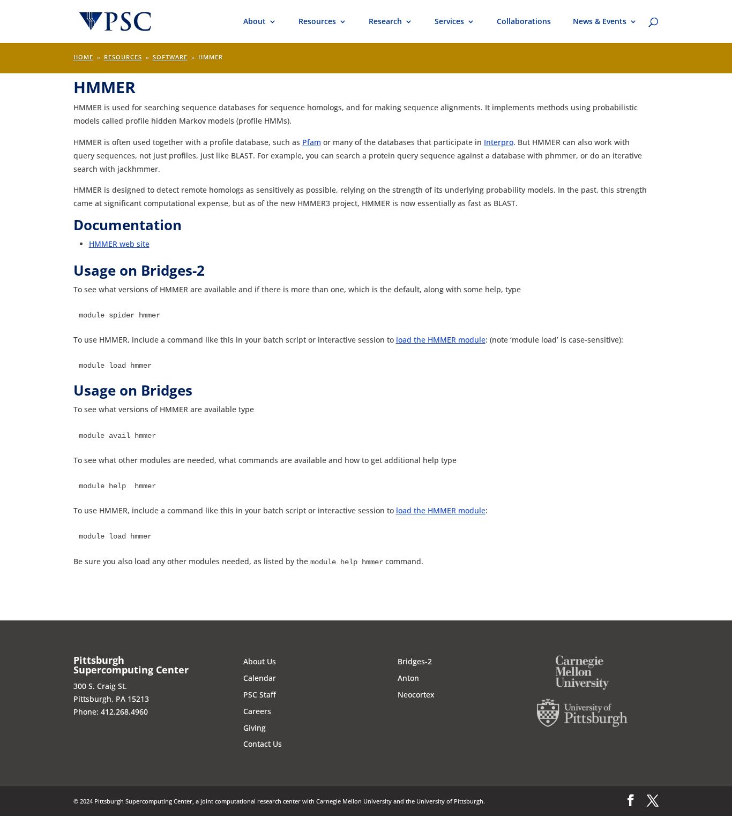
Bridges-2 (415, 661)
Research (385, 22)
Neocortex (416, 694)
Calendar (259, 678)
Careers (257, 711)
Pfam (311, 142)
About (254, 22)
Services (449, 22)
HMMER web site (119, 244)
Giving (254, 728)
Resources (317, 22)
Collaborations (524, 22)
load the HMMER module (440, 340)
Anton (408, 678)
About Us (259, 661)
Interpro (498, 142)
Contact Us (262, 744)
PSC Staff (259, 694)
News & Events (599, 22)
